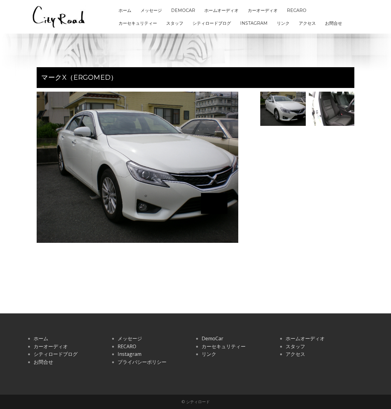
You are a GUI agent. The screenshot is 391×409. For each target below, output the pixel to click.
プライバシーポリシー (142, 362)
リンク (283, 23)
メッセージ (151, 10)
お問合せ (333, 23)
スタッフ (174, 23)
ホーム (125, 10)
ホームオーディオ (221, 10)
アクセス (307, 23)
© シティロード (195, 401)
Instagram (254, 23)
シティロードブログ (211, 23)
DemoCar (183, 10)
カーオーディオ (263, 10)
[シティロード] (59, 16)
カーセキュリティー (138, 23)
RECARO (296, 10)
